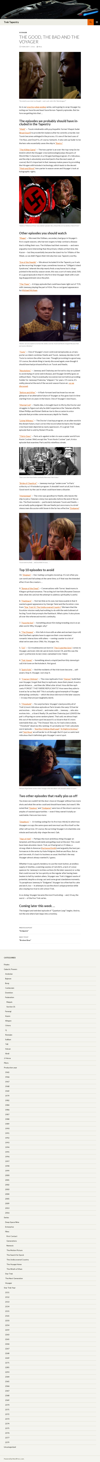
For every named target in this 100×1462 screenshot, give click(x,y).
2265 (7, 1339)
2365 (7, 1381)
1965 (7, 1072)
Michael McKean (29, 290)
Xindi (7, 1053)
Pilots (6, 1063)
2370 (7, 1405)
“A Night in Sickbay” (69, 729)
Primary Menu (97, 22)
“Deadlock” (24, 821)
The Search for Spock (15, 1255)
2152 (7, 1297)
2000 (7, 1175)
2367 (7, 1391)
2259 (7, 1330)
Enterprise (9, 1227)
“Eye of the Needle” (27, 262)
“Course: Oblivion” (29, 679)
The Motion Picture (15, 1250)
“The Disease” (27, 632)
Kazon (7, 1016)
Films (7, 1231)
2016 (7, 1213)
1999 (7, 1170)
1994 (7, 1147)
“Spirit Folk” (26, 669)
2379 (7, 1442)
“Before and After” (27, 392)
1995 (7, 1152)
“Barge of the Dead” (30, 588)
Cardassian (9, 988)
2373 (7, 1419)
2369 (7, 1400)
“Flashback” (26, 601)
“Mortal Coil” (25, 405)
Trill (6, 1044)
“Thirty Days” (25, 436)
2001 (7, 1180)
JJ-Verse (7, 1058)
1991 (7, 1133)
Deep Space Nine (12, 1222)
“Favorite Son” (27, 622)
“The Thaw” (24, 284)
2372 (7, 1414)
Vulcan (8, 1049)
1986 (7, 1110)
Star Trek (9, 1274)
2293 (7, 1372)
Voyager (23, 32)
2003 (7, 1189)
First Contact (12, 1236)
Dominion (9, 992)
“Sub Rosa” (27, 732)
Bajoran (8, 978)
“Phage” (22, 238)
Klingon (8, 1021)
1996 (7, 1156)
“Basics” (59, 143)
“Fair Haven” (26, 660)
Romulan (8, 1035)
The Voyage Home (14, 1264)
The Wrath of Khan (14, 1269)
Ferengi (8, 1011)
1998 (7, 1166)
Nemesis (10, 1245)
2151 (7, 1292)
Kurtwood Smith (49, 848)
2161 (7, 1316)
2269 (7, 1358)
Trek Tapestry (11, 22)
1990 (7, 1128)
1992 (7, 1138)
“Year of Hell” (25, 838)
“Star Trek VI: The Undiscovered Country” (42, 607)
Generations (12, 1241)
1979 (7, 1096)
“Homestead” (25, 495)
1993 (7, 1142)
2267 (7, 1348)
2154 (7, 1306)
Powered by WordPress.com (14, 1459)
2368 (7, 1395)
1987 (7, 1114)
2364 (7, 1377)
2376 (7, 1433)
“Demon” (67, 679)
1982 (7, 1100)
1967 (7, 1081)
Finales (7, 964)
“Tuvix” (22, 352)
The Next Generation (14, 1278)
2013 (7, 1208)
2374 (7, 1423)
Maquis (9, 1002)
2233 (7, 1320)
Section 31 (11, 1007)
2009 (7, 1203)
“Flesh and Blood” (27, 168)
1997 (7, 1161)
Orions (8, 1025)
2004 (7, 1194)
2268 (7, 1353)
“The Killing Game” (27, 149)
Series (6, 1217)
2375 (7, 1428)
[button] (50, 75)
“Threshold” (26, 704)
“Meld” (22, 129)
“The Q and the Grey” (62, 647)
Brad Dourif (25, 132)
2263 (7, 1334)
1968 (7, 1086)
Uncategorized (10, 1447)
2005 (7, 1199)
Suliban (8, 1039)
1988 (7, 1119)
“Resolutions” (25, 370)
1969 (7, 1091)
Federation (9, 997)
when (37, 107)
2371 (7, 1409)
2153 (7, 1302)
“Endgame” (74, 508)
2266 (7, 1344)
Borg (7, 983)
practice (31, 107)
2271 (7, 1363)
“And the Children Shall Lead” (47, 729)
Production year (10, 1067)
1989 (7, 1124)
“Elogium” (26, 575)
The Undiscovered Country (18, 1259)
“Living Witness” (26, 420)
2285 (7, 1367)
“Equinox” (33, 808)
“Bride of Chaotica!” (28, 483)
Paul (40, 47)
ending (43, 107)
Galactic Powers (10, 969)
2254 (7, 1325)
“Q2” (23, 647)
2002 (7, 1185)
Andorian (9, 974)
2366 (7, 1386)
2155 (7, 1311)
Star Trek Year (9, 1288)
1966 (7, 1077)
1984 (7, 1105)
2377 (7, 1437)
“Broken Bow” (25, 938)
